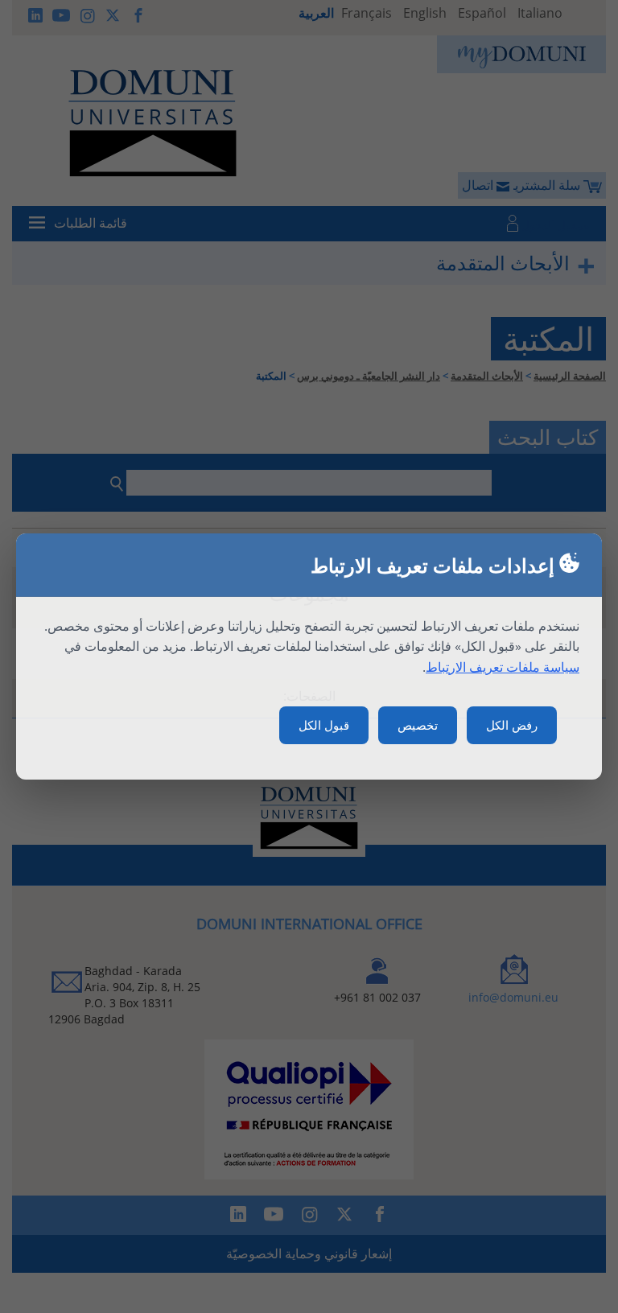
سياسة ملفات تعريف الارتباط (502, 667)
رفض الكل (512, 725)
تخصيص (418, 725)
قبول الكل (324, 725)
